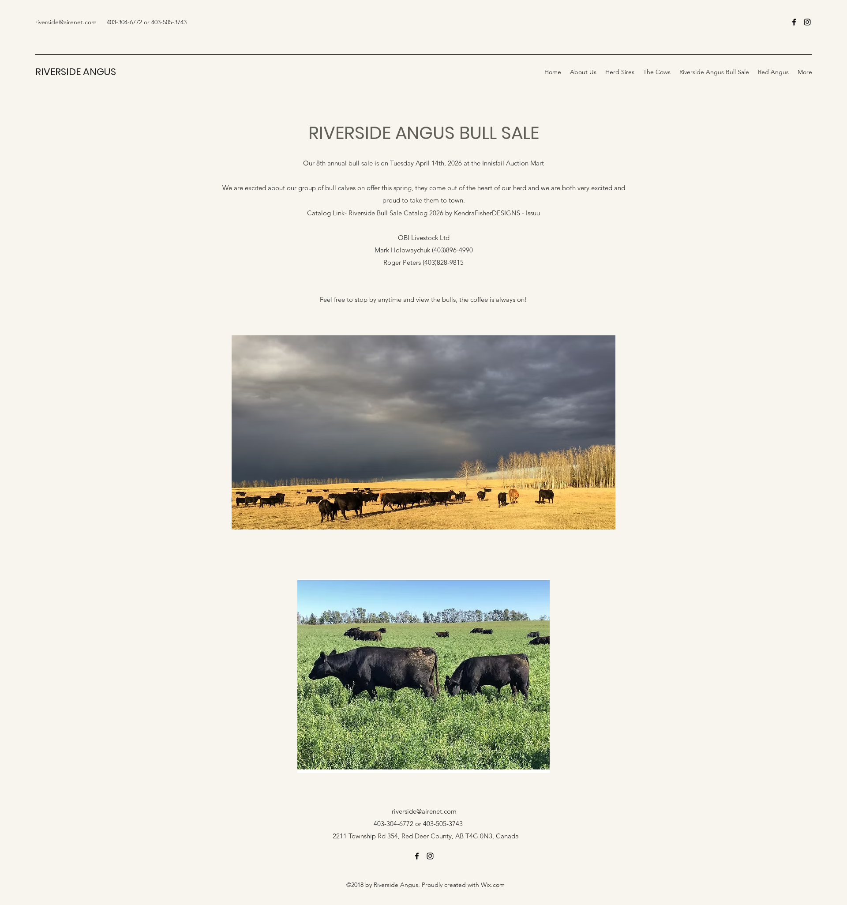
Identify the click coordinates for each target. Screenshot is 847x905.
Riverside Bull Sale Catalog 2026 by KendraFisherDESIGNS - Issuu (444, 213)
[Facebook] (794, 22)
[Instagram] (807, 22)
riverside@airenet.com (66, 22)
